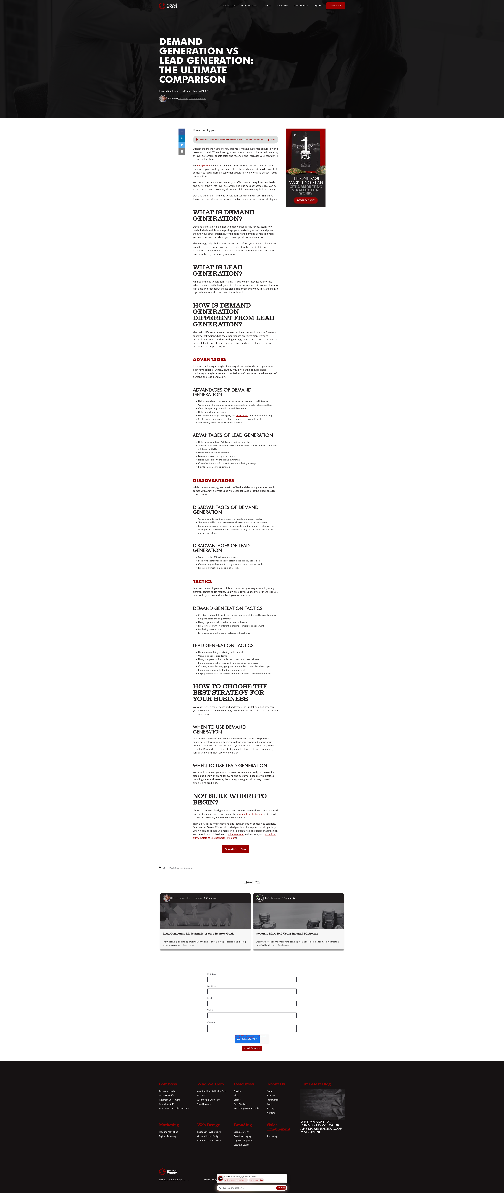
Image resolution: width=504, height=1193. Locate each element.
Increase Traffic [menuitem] (166, 1095)
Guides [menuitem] (237, 1091)
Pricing (318, 6)
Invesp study (203, 165)
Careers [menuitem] (271, 1112)
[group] (235, 139)
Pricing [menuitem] (270, 1108)
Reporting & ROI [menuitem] (167, 1104)
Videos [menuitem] (237, 1099)
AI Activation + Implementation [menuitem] (174, 1108)
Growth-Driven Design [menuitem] (208, 1136)
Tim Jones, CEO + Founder (192, 98)
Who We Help (249, 6)
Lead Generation (188, 91)
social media (242, 415)
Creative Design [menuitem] (241, 1144)
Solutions (228, 6)
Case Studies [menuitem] (240, 1104)
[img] (268, 140)
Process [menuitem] (271, 1095)
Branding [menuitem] (243, 1125)
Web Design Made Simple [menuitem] (246, 1108)
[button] (197, 139)
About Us (282, 6)
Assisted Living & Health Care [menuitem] (211, 1091)
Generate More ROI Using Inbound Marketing (287, 934)
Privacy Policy (210, 1179)
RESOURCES (301, 6)
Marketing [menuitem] (169, 1125)
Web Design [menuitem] (209, 1125)
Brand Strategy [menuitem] (241, 1131)
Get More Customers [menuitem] (169, 1099)
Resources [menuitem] (244, 1084)
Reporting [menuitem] (272, 1136)
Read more (188, 945)
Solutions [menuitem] (168, 1084)
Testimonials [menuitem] (273, 1099)
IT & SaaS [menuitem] (201, 1095)
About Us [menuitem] (276, 1084)
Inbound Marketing (168, 91)
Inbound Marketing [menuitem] (168, 1131)
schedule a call (236, 834)
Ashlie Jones (273, 897)
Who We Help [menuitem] (210, 1084)
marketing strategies (250, 814)
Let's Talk (335, 6)
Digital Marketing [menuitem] (167, 1136)
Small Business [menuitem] (204, 1104)
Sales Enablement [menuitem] (278, 1127)
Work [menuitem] (269, 1104)
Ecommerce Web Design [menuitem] (209, 1140)
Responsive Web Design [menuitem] (209, 1131)
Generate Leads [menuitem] (167, 1091)
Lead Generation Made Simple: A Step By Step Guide (198, 934)
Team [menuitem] (269, 1091)
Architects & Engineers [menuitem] (208, 1099)
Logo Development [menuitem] (243, 1140)
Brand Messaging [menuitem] (242, 1136)
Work (267, 6)
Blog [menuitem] (236, 1095)
